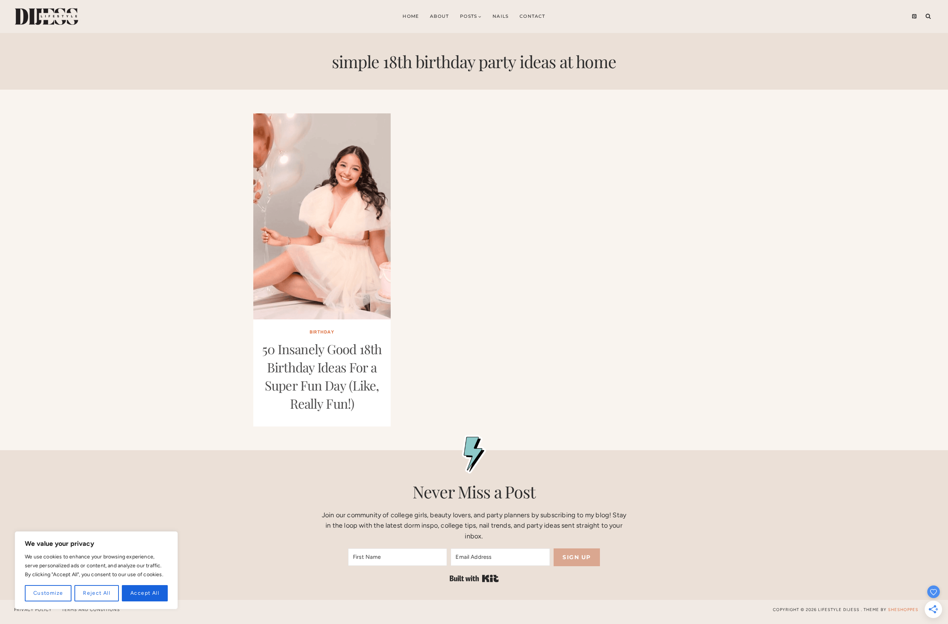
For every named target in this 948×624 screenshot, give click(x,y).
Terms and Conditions (91, 609)
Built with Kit (474, 578)
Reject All (96, 593)
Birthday (322, 332)
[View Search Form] (928, 16)
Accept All (144, 593)
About (439, 16)
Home (411, 16)
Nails (500, 16)
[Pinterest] (914, 16)
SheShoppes (903, 609)
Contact (532, 16)
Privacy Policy (33, 609)
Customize (48, 593)
